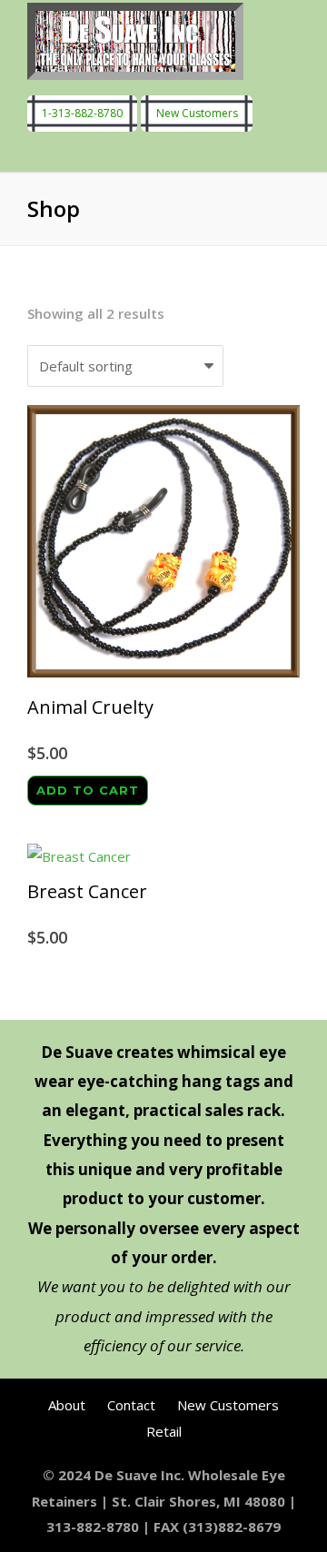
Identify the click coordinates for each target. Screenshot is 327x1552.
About (66, 1405)
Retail (164, 1431)
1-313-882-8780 (82, 114)
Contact (131, 1405)
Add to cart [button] (87, 790)
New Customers (197, 114)
